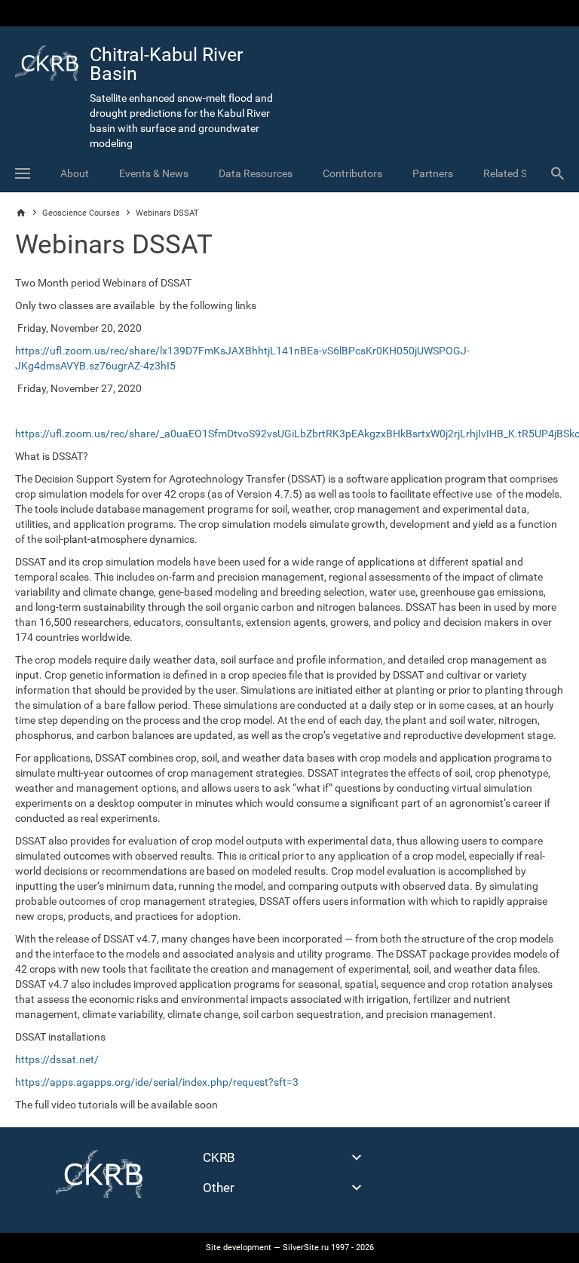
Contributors (352, 173)
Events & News (153, 173)
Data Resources (256, 173)
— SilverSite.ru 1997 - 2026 (290, 1247)
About (74, 173)
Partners (432, 173)
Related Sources (521, 173)
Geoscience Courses (81, 213)
